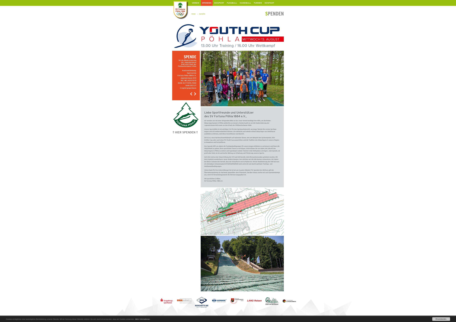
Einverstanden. (441, 319)
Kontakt (269, 3)
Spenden (206, 3)
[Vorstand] (191, 95)
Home (193, 14)
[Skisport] (194, 95)
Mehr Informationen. (142, 319)
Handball (245, 3)
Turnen (258, 3)
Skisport (219, 3)
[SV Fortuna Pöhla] (180, 10)
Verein (195, 3)
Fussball (232, 3)
